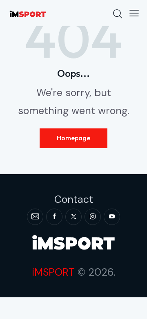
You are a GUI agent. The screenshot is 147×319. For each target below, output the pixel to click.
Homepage (73, 138)
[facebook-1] (54, 217)
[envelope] (35, 217)
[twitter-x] (73, 217)
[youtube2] (112, 217)
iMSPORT (53, 272)
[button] (134, 13)
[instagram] (93, 217)
